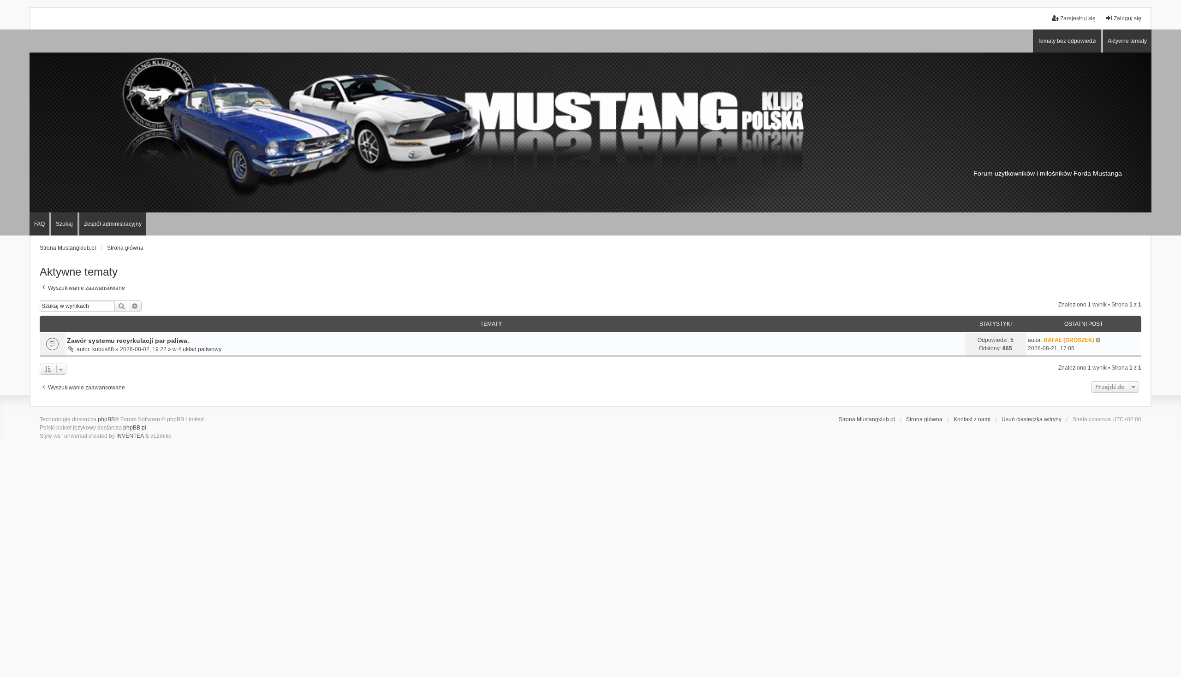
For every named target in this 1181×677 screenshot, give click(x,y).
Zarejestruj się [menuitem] (1078, 18)
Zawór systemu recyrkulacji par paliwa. (128, 340)
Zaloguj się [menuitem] (1127, 18)
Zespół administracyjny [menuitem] (113, 224)
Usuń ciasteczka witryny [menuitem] (1032, 419)
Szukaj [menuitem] (64, 224)
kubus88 (103, 349)
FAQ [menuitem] (39, 224)
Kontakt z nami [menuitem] (972, 419)
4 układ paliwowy (199, 349)
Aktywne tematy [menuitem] (1127, 41)
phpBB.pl (134, 427)
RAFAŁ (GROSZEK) (1069, 340)
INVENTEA (130, 436)
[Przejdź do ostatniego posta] (1099, 340)
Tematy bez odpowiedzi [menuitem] (1067, 41)
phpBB (106, 419)
